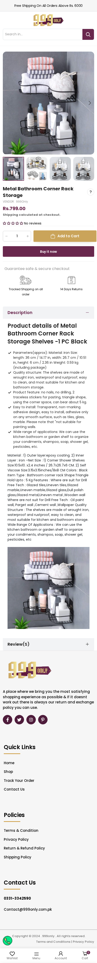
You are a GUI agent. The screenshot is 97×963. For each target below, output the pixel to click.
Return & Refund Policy (24, 848)
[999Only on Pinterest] (43, 719)
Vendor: (9, 202)
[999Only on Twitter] (19, 719)
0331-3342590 (17, 898)
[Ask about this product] (90, 192)
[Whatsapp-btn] (7, 940)
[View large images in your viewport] (86, 146)
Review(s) (19, 644)
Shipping (10, 214)
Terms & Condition (21, 830)
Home (9, 762)
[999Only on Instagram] (31, 719)
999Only (22, 202)
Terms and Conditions (53, 941)
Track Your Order (19, 780)
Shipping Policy (17, 857)
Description (20, 312)
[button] (89, 103)
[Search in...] (88, 34)
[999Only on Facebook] (7, 719)
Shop (8, 771)
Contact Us (14, 789)
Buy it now (48, 251)
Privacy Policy (16, 839)
